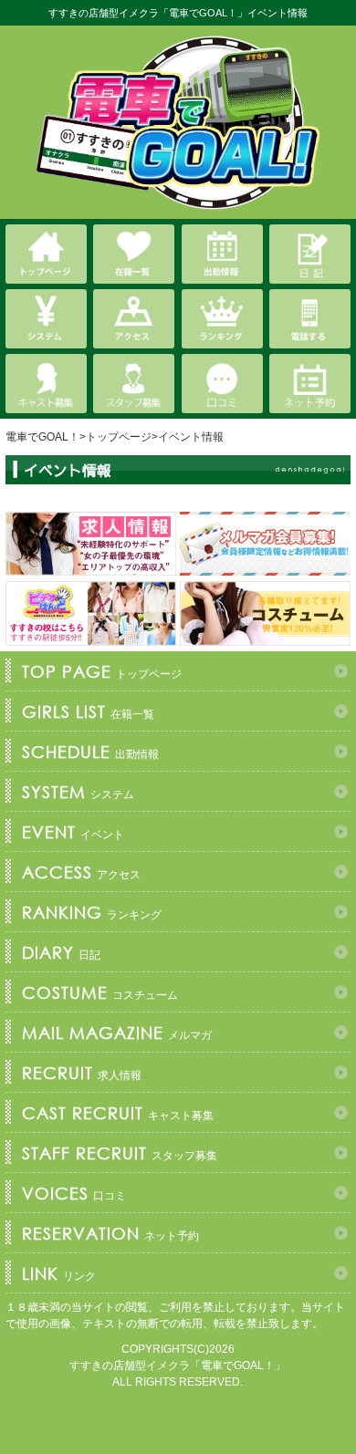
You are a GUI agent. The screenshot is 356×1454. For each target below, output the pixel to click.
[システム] (46, 318)
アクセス (81, 872)
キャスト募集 (118, 1113)
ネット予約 (110, 1233)
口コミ (74, 1193)
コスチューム (100, 992)
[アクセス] (133, 318)
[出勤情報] (222, 254)
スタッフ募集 (119, 1153)
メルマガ (117, 1033)
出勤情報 (90, 752)
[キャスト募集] (46, 383)
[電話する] (310, 318)
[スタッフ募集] (133, 383)
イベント (73, 832)
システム (78, 792)
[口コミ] (222, 383)
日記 (61, 952)
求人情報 (81, 1073)
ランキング (92, 912)
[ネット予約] (310, 383)
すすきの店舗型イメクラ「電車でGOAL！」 (177, 1365)
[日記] (310, 254)
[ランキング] (222, 318)
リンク (59, 1273)
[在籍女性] (133, 254)
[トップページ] (46, 254)
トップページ (102, 671)
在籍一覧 (88, 711)
